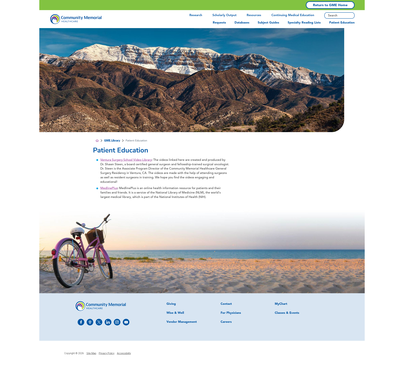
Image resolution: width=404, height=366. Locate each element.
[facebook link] (81, 322)
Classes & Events (287, 313)
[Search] (352, 15)
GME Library (112, 140)
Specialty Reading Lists (304, 22)
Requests (219, 22)
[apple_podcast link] (90, 322)
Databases (242, 22)
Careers (226, 322)
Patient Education (342, 22)
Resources (254, 15)
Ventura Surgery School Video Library (126, 160)
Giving (171, 304)
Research (195, 15)
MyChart (281, 304)
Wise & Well (175, 313)
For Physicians (231, 313)
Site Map (91, 353)
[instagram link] (117, 322)
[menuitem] (221, 24)
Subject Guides (268, 22)
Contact (226, 304)
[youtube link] (126, 322)
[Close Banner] (350, 5)
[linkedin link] (108, 322)
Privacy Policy (106, 353)
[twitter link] (99, 322)
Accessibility (124, 353)
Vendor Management (181, 322)
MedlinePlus (108, 188)
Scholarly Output (224, 15)
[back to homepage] (97, 140)
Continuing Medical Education (292, 15)
